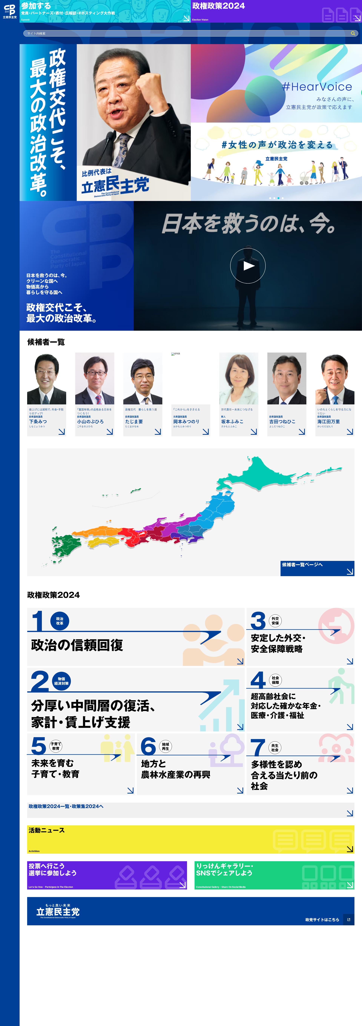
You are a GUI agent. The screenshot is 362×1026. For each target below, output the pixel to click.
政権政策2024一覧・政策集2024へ (66, 806)
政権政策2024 (53, 595)
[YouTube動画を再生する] (248, 266)
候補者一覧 (46, 342)
